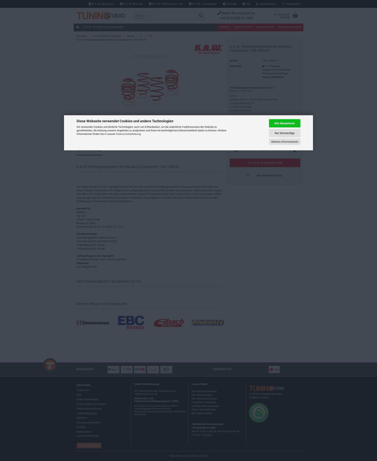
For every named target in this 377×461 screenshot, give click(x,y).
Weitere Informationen (284, 141)
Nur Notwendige (285, 133)
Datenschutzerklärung (128, 133)
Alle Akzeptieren (284, 123)
